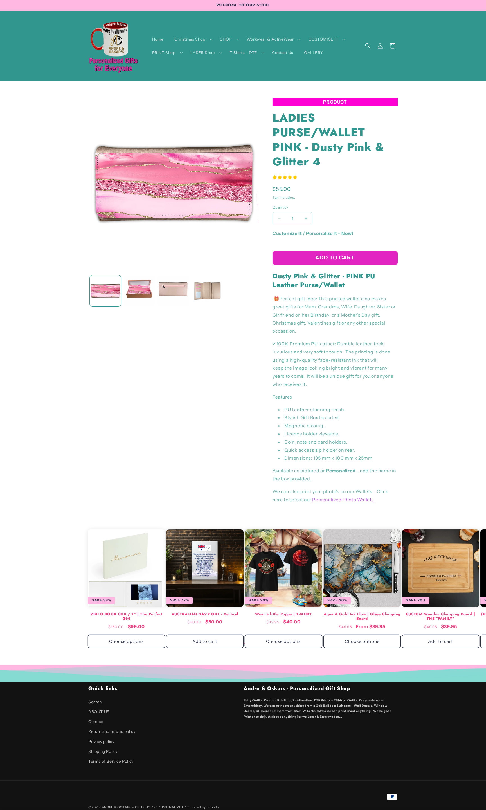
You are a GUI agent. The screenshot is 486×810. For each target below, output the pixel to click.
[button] (192, 39)
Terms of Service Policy (111, 761)
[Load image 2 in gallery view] (139, 290)
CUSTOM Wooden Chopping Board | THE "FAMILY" (440, 616)
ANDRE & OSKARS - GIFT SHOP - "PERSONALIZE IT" (144, 807)
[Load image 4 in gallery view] (207, 290)
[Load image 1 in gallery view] (105, 290)
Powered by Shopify (203, 807)
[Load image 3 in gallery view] (173, 290)
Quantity (280, 207)
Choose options (126, 641)
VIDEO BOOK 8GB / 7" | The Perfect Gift (126, 616)
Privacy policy (101, 741)
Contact (96, 721)
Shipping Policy (103, 751)
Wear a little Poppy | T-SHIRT (283, 614)
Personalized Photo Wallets (343, 499)
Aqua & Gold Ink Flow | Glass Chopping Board (362, 616)
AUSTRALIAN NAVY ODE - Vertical (205, 614)
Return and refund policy (111, 731)
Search (95, 701)
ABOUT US (99, 711)
